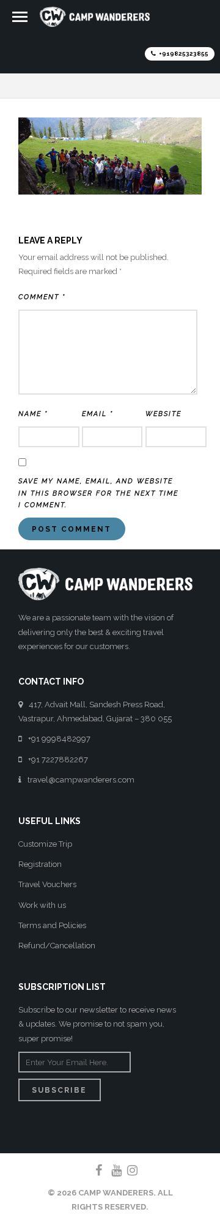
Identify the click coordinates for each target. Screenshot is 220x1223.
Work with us (42, 905)
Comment (41, 297)
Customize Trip (45, 844)
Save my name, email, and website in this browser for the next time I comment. (98, 493)
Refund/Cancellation (56, 945)
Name (33, 414)
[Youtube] (111, 1170)
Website (163, 414)
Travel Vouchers (47, 884)
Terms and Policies (52, 925)
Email (97, 414)
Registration (40, 864)
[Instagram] (127, 1170)
